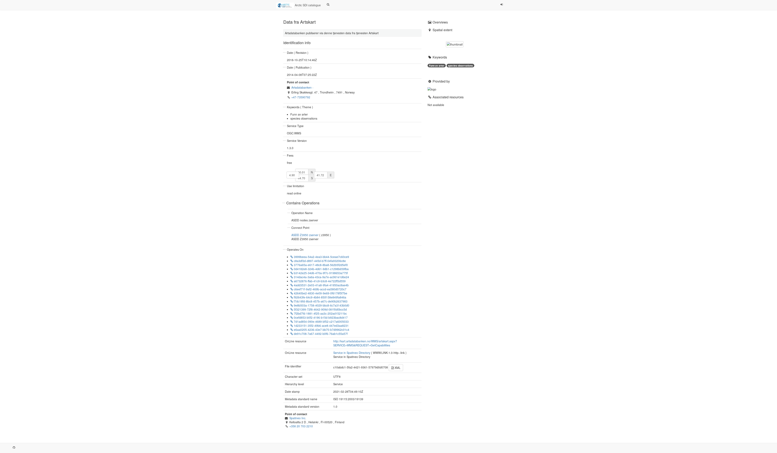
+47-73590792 (300, 97)
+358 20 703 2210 (301, 426)
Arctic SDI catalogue (307, 5)
